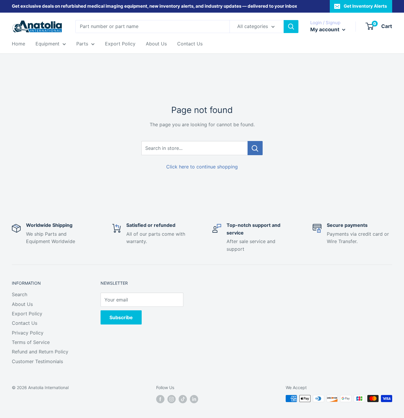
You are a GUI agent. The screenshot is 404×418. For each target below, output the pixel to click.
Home (18, 44)
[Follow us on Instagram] (171, 399)
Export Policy (120, 44)
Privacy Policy (27, 333)
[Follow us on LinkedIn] (194, 399)
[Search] (291, 26)
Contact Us (190, 44)
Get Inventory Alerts (365, 6)
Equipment (47, 44)
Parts (82, 44)
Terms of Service (31, 342)
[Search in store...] (255, 148)
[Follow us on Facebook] (160, 399)
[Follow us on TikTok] (183, 399)
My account (325, 29)
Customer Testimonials (37, 361)
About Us (156, 44)
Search (19, 294)
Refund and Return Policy (40, 352)
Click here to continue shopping (202, 167)
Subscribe (121, 317)
